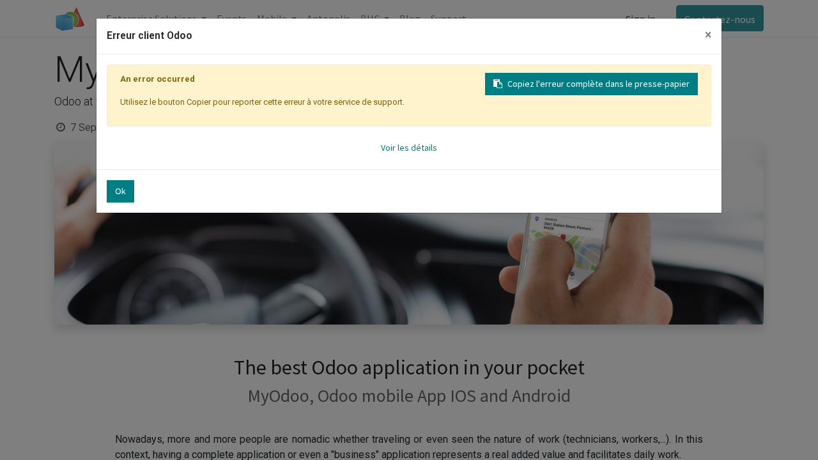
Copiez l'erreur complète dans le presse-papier (598, 83)
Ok (120, 191)
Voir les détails (409, 147)
